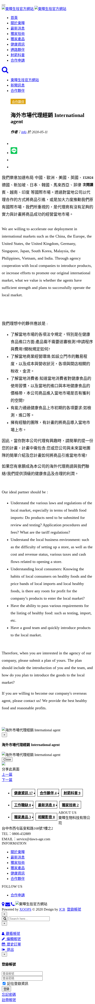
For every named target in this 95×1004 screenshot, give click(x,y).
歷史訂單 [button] (13, 944)
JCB (62, 909)
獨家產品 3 (22, 817)
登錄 (6, 989)
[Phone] (13, 904)
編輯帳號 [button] (13, 939)
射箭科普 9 (72, 793)
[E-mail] (8, 904)
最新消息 (18, 28)
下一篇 (7, 780)
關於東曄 (18, 23)
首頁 (14, 18)
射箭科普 (18, 55)
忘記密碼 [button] (9, 994)
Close (7, 759)
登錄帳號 (74, 909)
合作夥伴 (18, 91)
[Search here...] (5, 71)
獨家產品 (18, 39)
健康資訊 (18, 44)
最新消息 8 (46, 805)
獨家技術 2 (70, 805)
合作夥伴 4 (48, 793)
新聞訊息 (18, 85)
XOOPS (25, 909)
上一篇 (7, 774)
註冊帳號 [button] (9, 1000)
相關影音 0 (46, 817)
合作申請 (18, 60)
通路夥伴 (18, 50)
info (24, 132)
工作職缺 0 (22, 805)
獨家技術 (18, 34)
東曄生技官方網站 (25, 80)
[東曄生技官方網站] (34, 9)
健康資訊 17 (23, 793)
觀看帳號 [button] (12, 933)
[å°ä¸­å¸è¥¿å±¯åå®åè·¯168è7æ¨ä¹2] (3, 904)
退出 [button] (9, 950)
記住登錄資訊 (17, 984)
